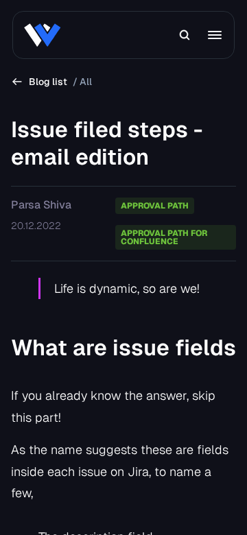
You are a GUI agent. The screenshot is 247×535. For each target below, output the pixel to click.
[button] (184, 35)
